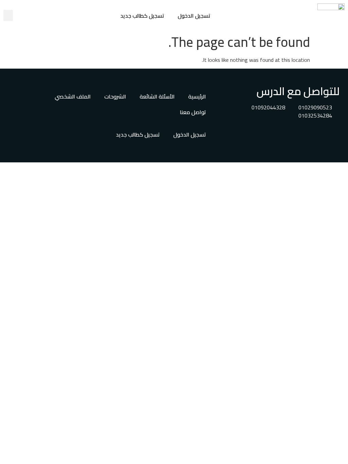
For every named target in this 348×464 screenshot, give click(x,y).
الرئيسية (197, 96)
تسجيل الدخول (194, 16)
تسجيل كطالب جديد (142, 16)
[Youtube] (310, 134)
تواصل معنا (193, 112)
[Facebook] (331, 134)
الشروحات (115, 96)
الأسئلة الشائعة (157, 96)
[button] (8, 15)
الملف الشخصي (73, 96)
